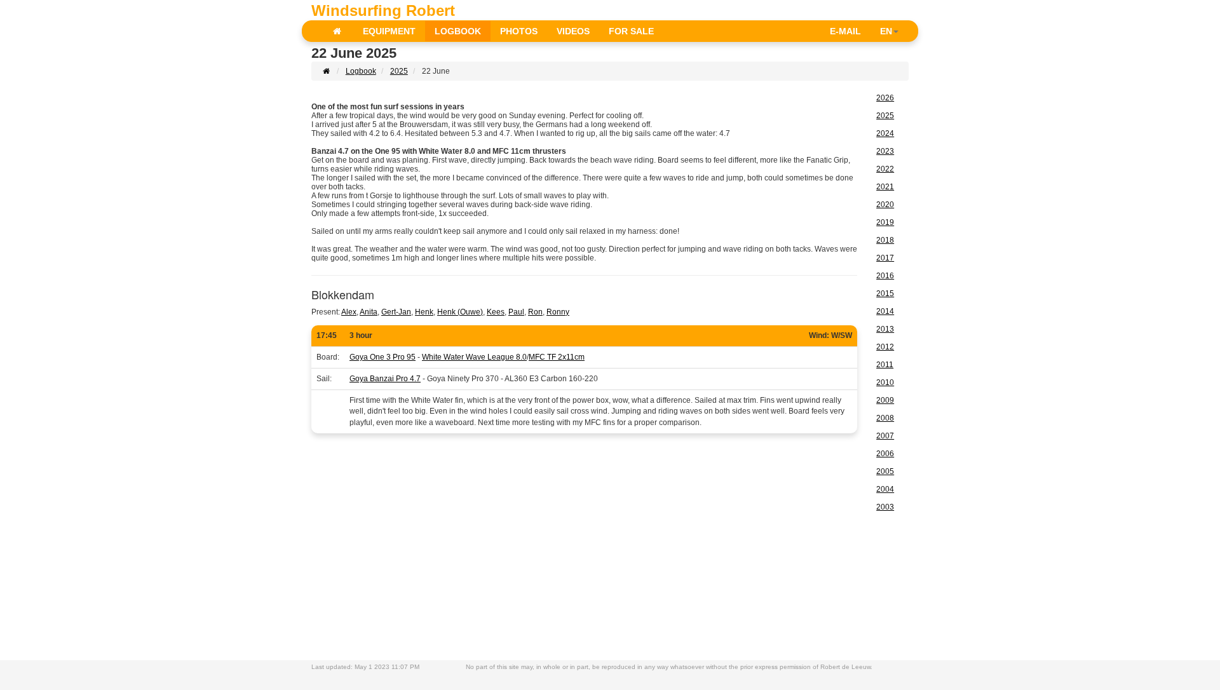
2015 (885, 293)
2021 (885, 186)
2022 (885, 169)
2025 (399, 71)
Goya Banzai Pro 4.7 (385, 378)
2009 (885, 400)
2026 (885, 97)
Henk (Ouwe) (460, 312)
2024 (885, 133)
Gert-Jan (396, 312)
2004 (885, 489)
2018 (885, 240)
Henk (424, 312)
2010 (885, 382)
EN (886, 31)
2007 (885, 435)
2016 (885, 275)
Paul (516, 312)
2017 (885, 258)
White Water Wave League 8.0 (474, 357)
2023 (885, 151)
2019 (885, 222)
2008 (885, 418)
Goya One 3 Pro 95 (382, 357)
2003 (885, 507)
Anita (368, 312)
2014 (885, 311)
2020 (885, 204)
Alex (348, 312)
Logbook (361, 71)
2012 (885, 346)
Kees (496, 312)
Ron (535, 312)
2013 (885, 329)
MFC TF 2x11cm (557, 357)
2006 (885, 453)
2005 (885, 471)
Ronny (557, 312)
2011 (884, 364)
